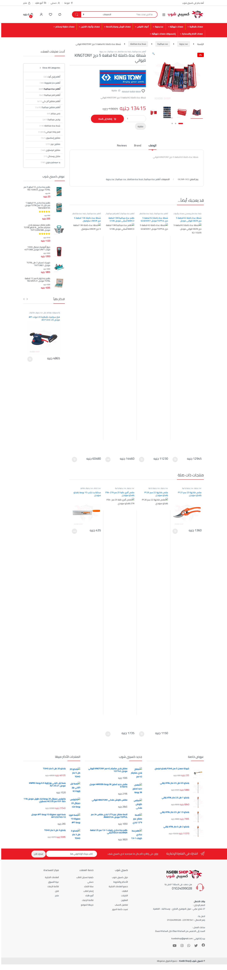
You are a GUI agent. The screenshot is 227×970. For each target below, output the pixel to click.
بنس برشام (53, 113)
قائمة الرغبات (87, 900)
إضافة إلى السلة (105, 119)
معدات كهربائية (176, 27)
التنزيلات (124, 895)
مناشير (82, 488)
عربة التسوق (53, 882)
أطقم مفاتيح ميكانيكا (47, 107)
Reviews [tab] (122, 146)
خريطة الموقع (87, 905)
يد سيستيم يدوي (50, 162)
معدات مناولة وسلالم (64, 27)
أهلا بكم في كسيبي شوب (193, 3)
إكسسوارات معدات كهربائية (164, 34)
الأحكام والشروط (121, 882)
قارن (57, 891)
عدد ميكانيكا (162, 44)
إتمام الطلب (88, 891)
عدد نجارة (97, 488)
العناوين (124, 900)
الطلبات (125, 891)
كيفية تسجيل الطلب (84, 877)
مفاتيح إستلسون (50, 138)
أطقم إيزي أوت (52, 77)
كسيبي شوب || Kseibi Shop (191, 961)
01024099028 (182, 888)
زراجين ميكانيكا (51, 119)
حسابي (53, 3)
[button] (153, 53)
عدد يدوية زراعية (188, 488)
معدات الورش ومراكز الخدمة (118, 27)
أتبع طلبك (39, 3)
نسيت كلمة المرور (120, 909)
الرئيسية (200, 44)
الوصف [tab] (152, 146)
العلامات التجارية (52, 877)
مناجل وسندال (52, 156)
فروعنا (67, 3)
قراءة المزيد (108, 459)
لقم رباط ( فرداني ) (52, 132)
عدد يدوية (159, 27)
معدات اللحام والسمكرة (192, 34)
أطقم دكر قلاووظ (50, 83)
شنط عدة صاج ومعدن (193, 213)
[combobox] (135, 14)
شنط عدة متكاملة (138, 44)
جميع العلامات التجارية (118, 886)
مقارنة (114, 90)
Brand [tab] (137, 146)
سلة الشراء (88, 886)
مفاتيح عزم (53, 144)
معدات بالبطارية (196, 27)
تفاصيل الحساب (121, 905)
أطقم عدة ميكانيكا (139, 51)
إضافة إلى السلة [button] (175, 459)
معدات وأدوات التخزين (90, 27)
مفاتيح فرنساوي (50, 150)
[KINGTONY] (123, 78)
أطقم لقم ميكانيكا (113, 213)
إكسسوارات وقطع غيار (52, 312)
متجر (25, 3)
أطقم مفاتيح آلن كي (48, 101)
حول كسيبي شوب (120, 877)
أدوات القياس (143, 27)
